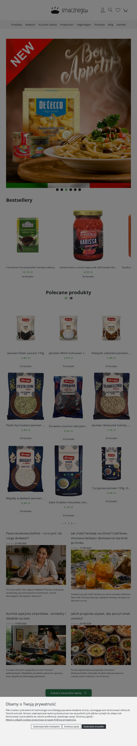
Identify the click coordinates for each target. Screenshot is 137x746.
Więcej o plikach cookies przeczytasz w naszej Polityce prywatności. (41, 719)
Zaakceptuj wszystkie (93, 726)
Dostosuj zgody (71, 726)
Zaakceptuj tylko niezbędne (46, 726)
